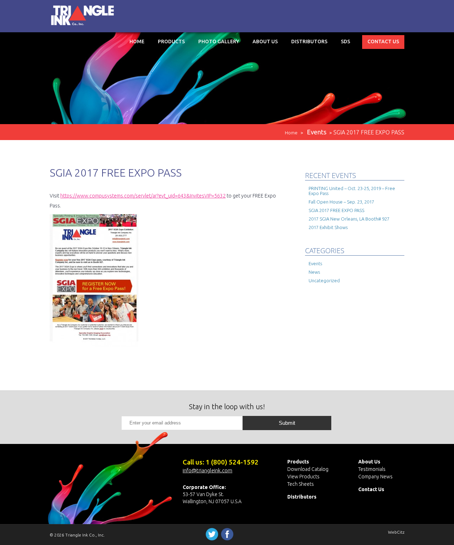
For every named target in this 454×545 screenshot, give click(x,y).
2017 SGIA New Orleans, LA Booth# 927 (349, 218)
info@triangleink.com (207, 470)
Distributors (309, 41)
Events (315, 263)
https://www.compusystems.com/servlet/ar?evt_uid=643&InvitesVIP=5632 (143, 196)
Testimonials (372, 469)
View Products (303, 476)
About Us (265, 41)
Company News (375, 476)
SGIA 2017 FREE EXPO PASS (336, 210)
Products (171, 41)
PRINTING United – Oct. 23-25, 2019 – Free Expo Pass (352, 191)
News (314, 271)
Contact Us (383, 41)
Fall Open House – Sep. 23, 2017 (341, 201)
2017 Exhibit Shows (328, 227)
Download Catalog (307, 469)
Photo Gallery (218, 41)
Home (136, 41)
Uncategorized (324, 280)
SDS (345, 41)
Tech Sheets (300, 484)
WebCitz (396, 532)
